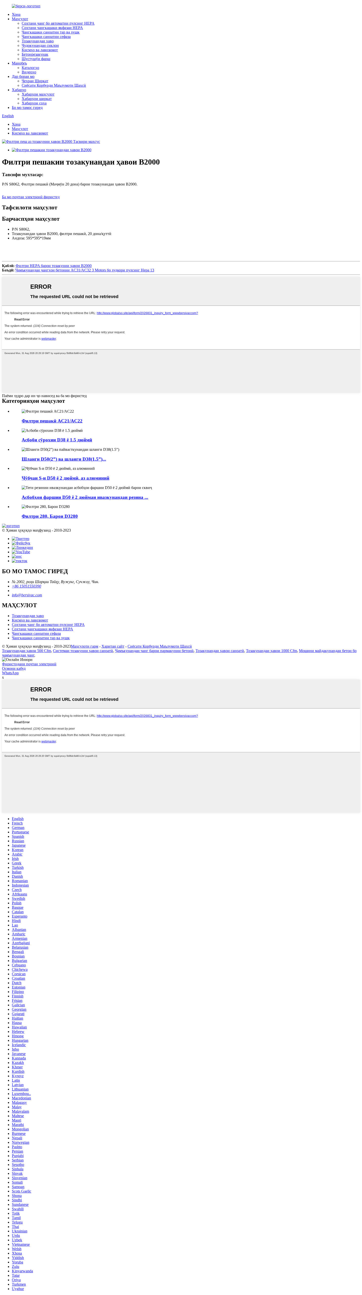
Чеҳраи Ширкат (35, 81)
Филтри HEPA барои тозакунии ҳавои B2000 (54, 266)
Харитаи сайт (112, 646)
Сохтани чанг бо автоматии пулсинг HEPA (58, 23)
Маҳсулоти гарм (84, 646)
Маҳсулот (20, 19)
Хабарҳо (19, 90)
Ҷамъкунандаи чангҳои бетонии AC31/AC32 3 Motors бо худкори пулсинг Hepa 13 (84, 270)
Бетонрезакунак (35, 54)
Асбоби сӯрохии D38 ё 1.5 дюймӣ (57, 439)
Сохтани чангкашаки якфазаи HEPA (52, 28)
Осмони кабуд (14, 668)
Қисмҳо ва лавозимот (40, 50)
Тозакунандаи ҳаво (38, 41)
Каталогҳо (30, 68)
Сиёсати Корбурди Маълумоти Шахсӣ (54, 85)
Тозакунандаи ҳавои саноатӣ (220, 651)
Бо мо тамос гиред (27, 107)
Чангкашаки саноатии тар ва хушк (51, 32)
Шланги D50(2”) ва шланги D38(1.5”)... (64, 459)
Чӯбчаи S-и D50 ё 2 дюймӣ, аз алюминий (65, 478)
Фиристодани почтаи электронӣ (29, 664)
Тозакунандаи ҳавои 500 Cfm (26, 651)
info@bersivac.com (27, 595)
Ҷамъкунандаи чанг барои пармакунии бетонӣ (154, 651)
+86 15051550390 (26, 586)
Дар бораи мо (23, 76)
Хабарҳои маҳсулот (38, 94)
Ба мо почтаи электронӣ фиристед (31, 197)
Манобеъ (19, 63)
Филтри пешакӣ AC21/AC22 (52, 420)
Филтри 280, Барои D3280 (50, 516)
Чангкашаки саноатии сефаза (46, 36)
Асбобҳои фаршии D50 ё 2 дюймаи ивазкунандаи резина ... (85, 497)
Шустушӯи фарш (36, 59)
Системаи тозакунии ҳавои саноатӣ (83, 651)
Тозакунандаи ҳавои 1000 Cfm (271, 651)
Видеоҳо (29, 72)
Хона (16, 14)
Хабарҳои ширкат (37, 99)
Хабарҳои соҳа (34, 103)
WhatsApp (10, 673)
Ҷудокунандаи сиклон (40, 45)
